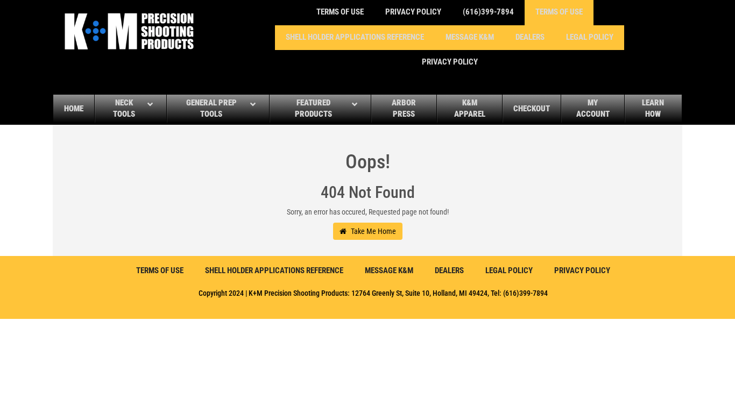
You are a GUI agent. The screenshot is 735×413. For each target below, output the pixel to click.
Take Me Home (372, 231)
